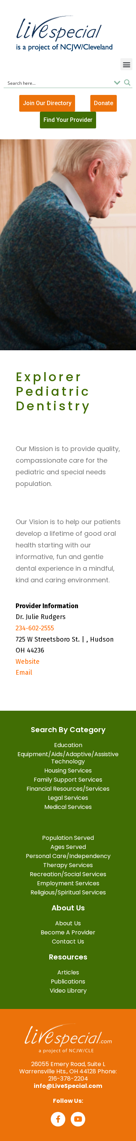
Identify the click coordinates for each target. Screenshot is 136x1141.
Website (28, 662)
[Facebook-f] (58, 1119)
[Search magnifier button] (127, 82)
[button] (126, 64)
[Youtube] (78, 1119)
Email (24, 673)
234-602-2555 (35, 628)
